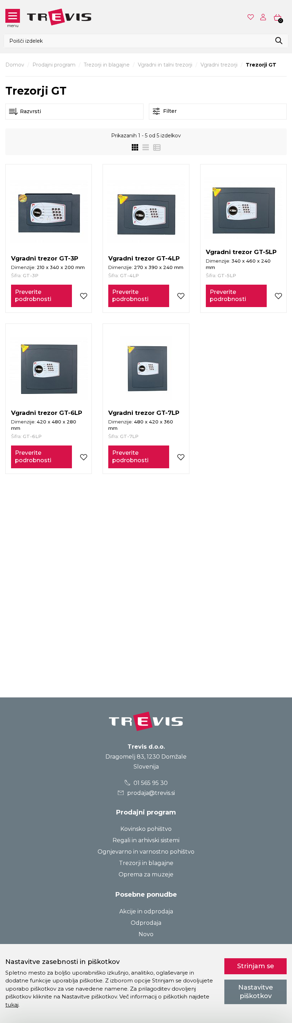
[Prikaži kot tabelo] (155, 147)
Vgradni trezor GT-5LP (241, 251)
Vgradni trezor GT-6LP (46, 412)
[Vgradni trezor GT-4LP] (146, 211)
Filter (169, 111)
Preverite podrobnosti (33, 296)
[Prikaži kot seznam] (143, 147)
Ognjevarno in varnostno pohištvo (146, 851)
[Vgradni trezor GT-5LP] (243, 208)
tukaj (12, 1004)
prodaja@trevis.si (150, 793)
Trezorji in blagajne (107, 65)
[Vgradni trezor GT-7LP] (146, 368)
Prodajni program (53, 65)
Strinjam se (255, 966)
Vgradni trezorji (219, 65)
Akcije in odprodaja (146, 911)
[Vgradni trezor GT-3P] (49, 211)
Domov (14, 65)
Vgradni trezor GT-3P (44, 258)
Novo (146, 934)
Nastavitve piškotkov (255, 992)
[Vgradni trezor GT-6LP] (49, 368)
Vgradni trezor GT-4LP (144, 258)
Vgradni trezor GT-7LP (143, 412)
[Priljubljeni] (251, 17)
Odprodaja (146, 922)
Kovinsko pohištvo (146, 829)
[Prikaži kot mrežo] (135, 147)
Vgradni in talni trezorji (165, 65)
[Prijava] (264, 17)
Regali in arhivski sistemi (146, 840)
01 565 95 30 (150, 783)
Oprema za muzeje (146, 874)
